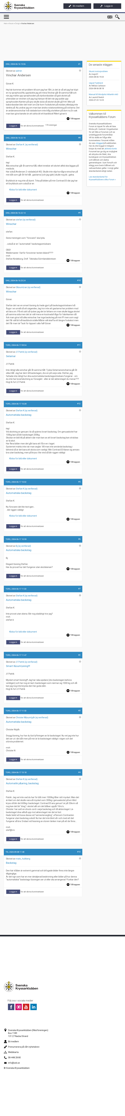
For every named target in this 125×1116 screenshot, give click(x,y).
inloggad (99, 143)
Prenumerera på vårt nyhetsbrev (23, 1047)
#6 (79, 539)
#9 (79, 213)
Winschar (11, 148)
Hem (5, 24)
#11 (78, 345)
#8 (79, 137)
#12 (78, 403)
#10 (78, 280)
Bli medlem (78, 6)
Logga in (108, 6)
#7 (79, 589)
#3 (79, 710)
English (110, 15)
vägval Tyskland (96, 83)
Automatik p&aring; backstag (22, 783)
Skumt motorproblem (98, 71)
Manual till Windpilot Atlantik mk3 (103, 94)
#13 (78, 852)
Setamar (11, 356)
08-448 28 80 (14, 1057)
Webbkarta (13, 1052)
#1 (79, 64)
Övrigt (17, 24)
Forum (11, 24)
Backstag (11, 862)
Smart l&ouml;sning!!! (18, 666)
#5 (79, 482)
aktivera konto (110, 148)
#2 (79, 655)
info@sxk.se (14, 1063)
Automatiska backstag (18, 414)
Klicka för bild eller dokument (22, 189)
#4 (79, 772)
